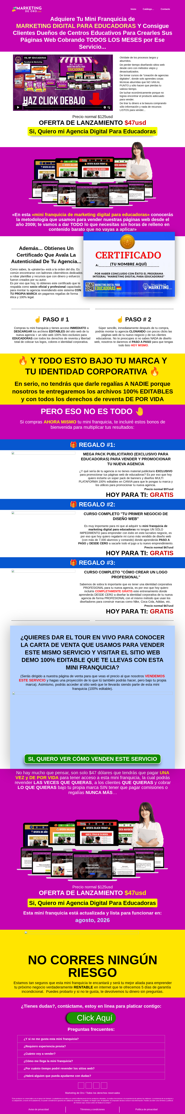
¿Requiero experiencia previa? (45, 1046)
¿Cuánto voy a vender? (40, 1053)
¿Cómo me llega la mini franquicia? (48, 1061)
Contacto (165, 9)
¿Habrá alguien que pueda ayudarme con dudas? (57, 1075)
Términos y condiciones (92, 1109)
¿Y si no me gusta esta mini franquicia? (51, 1039)
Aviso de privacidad (38, 1109)
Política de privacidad (146, 1109)
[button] (91, 1039)
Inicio (133, 9)
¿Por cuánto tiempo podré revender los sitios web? (59, 1068)
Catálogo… (148, 9)
